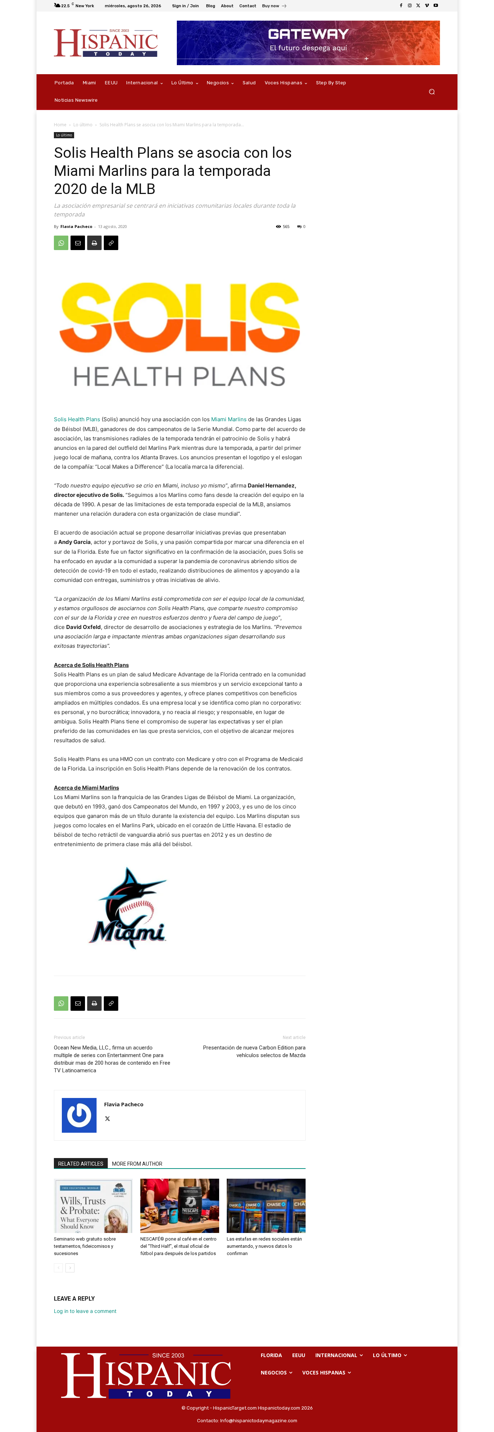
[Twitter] (418, 5)
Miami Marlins (229, 419)
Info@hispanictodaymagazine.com (258, 1420)
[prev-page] (58, 1267)
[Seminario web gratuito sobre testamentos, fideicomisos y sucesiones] (93, 1206)
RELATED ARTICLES (80, 1164)
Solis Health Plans (77, 419)
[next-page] (69, 1267)
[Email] (78, 243)
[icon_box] (274, 6)
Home (60, 125)
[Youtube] (435, 5)
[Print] (94, 243)
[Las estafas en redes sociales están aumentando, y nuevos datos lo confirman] (266, 1206)
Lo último (83, 125)
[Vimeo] (427, 5)
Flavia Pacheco (76, 226)
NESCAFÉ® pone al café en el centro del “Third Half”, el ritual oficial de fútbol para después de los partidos (178, 1246)
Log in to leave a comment (85, 1311)
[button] (431, 91)
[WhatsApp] (61, 243)
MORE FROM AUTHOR (137, 1164)
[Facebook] (401, 5)
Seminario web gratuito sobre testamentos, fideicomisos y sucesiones (85, 1246)
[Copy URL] (111, 243)
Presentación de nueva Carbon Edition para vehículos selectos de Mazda (254, 1051)
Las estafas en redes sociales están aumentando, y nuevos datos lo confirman (264, 1246)
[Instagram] (409, 5)
